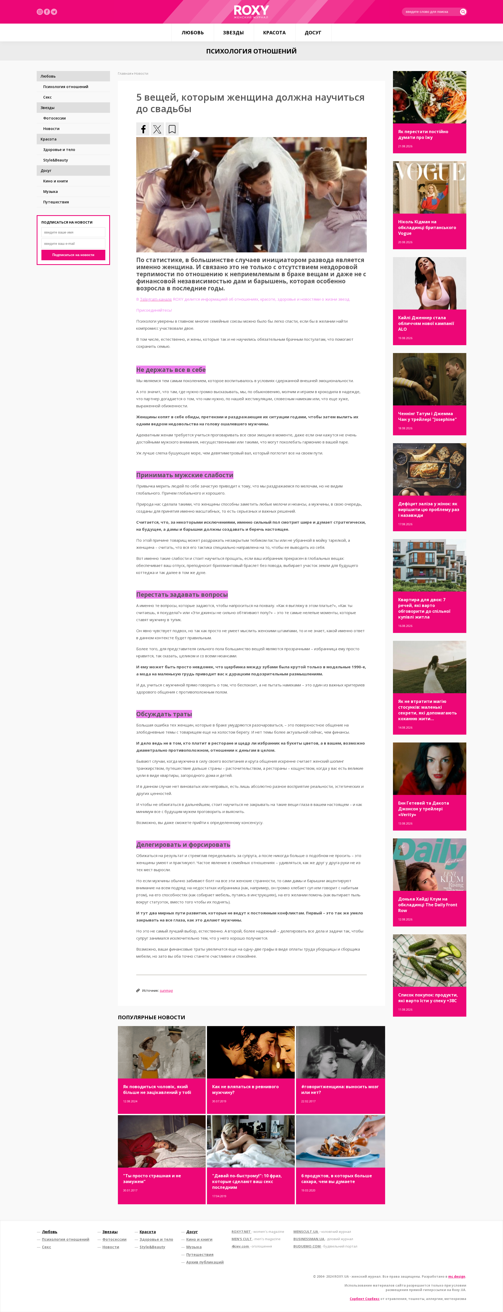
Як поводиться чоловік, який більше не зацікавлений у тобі (157, 1089)
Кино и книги (55, 180)
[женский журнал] (251, 11)
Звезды (233, 32)
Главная (125, 73)
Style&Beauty (55, 160)
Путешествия (56, 201)
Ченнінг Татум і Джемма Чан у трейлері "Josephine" (427, 416)
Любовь (193, 32)
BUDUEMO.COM (325, 1246)
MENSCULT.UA (322, 1231)
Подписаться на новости (73, 255)
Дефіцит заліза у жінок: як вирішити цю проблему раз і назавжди (428, 509)
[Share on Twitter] (157, 128)
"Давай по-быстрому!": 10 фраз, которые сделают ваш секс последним (247, 1181)
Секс (47, 97)
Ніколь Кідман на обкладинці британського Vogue (427, 227)
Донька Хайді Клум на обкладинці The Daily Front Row (427, 904)
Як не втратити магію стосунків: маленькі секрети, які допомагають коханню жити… (427, 710)
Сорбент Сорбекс (365, 1299)
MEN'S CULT (256, 1239)
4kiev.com (252, 1246)
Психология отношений (65, 86)
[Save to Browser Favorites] (172, 128)
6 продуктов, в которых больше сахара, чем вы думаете (336, 1178)
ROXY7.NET (258, 1231)
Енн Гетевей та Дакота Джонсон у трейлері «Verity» (423, 808)
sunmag (166, 990)
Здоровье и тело (59, 149)
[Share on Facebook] (142, 128)
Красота (274, 32)
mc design (456, 1276)
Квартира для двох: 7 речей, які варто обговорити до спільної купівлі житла (424, 608)
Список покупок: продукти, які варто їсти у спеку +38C (428, 998)
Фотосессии (54, 118)
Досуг (313, 32)
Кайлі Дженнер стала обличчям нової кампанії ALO (426, 323)
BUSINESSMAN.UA (323, 1239)
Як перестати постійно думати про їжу (423, 134)
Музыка (50, 191)
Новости (51, 128)
